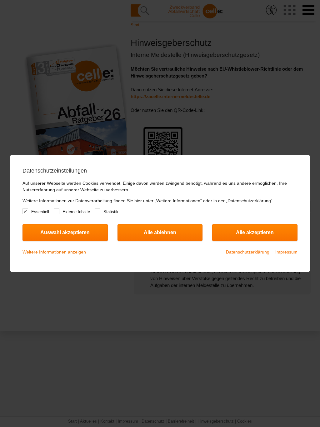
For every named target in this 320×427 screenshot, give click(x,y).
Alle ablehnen (160, 232)
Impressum (286, 251)
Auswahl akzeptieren (65, 232)
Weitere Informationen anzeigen (54, 251)
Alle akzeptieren (255, 232)
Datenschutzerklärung (247, 251)
